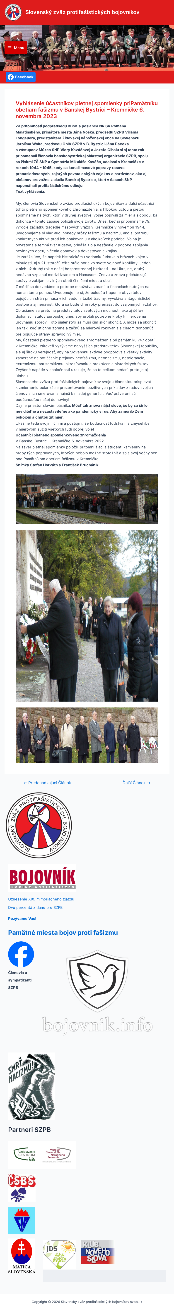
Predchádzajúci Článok (47, 783)
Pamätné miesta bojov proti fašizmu (63, 932)
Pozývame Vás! (22, 918)
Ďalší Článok (137, 783)
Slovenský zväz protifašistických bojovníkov (82, 12)
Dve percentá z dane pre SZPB (35, 907)
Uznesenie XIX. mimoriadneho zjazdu (41, 899)
